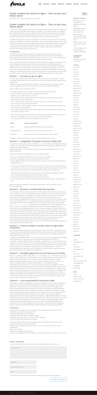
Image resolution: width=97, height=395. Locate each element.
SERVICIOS (69, 4)
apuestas (75, 240)
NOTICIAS (76, 4)
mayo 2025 (76, 102)
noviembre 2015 (77, 208)
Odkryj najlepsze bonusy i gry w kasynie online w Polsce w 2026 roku (79, 30)
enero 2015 (76, 231)
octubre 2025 (76, 90)
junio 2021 (76, 116)
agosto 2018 (76, 130)
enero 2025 (76, 111)
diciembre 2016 (77, 177)
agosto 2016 (76, 186)
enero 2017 (76, 175)
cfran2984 (14, 18)
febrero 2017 (76, 172)
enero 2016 (76, 203)
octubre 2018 (76, 126)
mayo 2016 (76, 193)
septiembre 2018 (77, 128)
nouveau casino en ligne (53, 57)
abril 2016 (75, 196)
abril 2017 (75, 168)
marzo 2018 (76, 142)
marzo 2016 (76, 198)
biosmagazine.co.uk (78, 242)
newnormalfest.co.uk (78, 256)
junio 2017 (76, 163)
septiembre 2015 (77, 212)
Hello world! (78, 61)
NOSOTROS (46, 4)
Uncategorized (28, 18)
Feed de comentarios (78, 278)
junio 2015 (76, 219)
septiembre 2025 (77, 93)
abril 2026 (75, 76)
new (74, 251)
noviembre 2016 (77, 179)
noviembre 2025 (77, 88)
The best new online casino (80, 261)
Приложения (76, 268)
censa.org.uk (76, 247)
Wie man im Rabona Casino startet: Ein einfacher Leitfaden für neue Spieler (80, 49)
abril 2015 (75, 224)
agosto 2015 (76, 215)
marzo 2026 (76, 79)
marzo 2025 (76, 107)
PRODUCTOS (61, 4)
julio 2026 (75, 69)
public (74, 258)
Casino (75, 244)
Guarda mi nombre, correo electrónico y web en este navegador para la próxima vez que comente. (36, 375)
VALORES (53, 4)
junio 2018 (76, 135)
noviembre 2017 (77, 151)
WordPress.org (77, 281)
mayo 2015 (76, 222)
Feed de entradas (77, 276)
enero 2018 (76, 147)
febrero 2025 (76, 109)
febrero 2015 (76, 229)
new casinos (76, 254)
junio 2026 (76, 72)
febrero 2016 (76, 201)
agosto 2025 (76, 95)
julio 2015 (75, 217)
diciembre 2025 (77, 86)
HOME (39, 4)
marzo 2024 (76, 114)
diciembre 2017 (77, 149)
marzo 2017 (76, 170)
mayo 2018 (76, 137)
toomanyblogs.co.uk (78, 263)
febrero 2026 (76, 81)
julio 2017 (75, 161)
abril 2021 (75, 119)
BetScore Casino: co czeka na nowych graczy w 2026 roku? (79, 43)
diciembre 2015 (77, 205)
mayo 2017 (76, 165)
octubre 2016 (76, 182)
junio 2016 (76, 191)
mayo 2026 (76, 74)
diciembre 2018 (77, 121)
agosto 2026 (76, 67)
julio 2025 (75, 97)
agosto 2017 (76, 158)
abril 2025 (75, 104)
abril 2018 (75, 140)
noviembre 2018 (77, 123)
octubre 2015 (76, 210)
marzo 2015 (76, 226)
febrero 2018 (76, 144)
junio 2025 (76, 100)
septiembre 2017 (77, 156)
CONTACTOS (84, 4)
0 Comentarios (36, 18)
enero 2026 (76, 83)
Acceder (75, 274)
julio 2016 (75, 189)
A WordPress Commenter (79, 59)
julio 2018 (75, 133)
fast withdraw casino (78, 249)
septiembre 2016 (77, 184)
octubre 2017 (76, 154)
